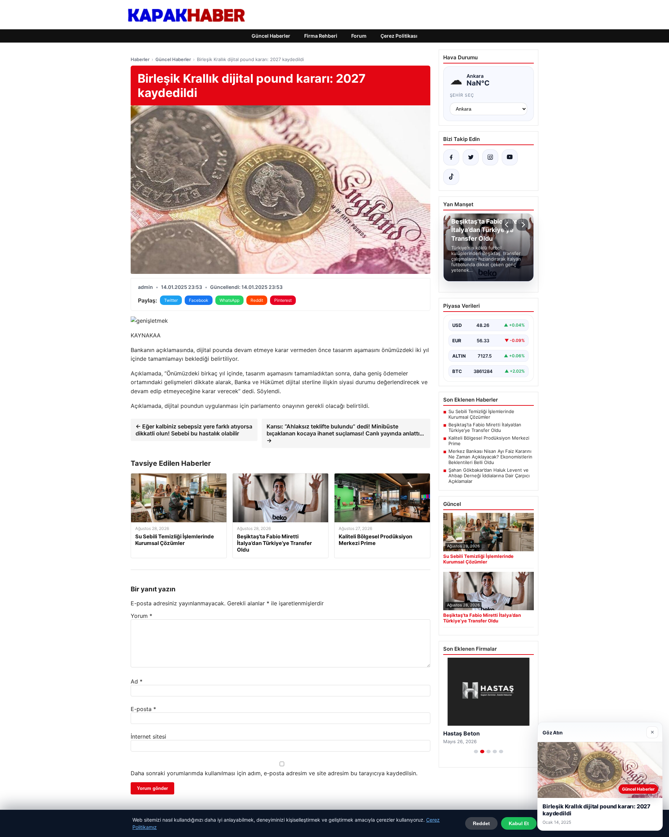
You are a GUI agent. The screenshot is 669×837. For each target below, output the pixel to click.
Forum (359, 36)
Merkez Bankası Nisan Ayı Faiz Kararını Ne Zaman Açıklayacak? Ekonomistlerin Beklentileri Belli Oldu (490, 456)
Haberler (140, 59)
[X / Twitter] (471, 157)
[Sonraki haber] (522, 225)
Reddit (257, 300)
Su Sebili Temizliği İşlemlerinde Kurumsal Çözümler (481, 414)
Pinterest (283, 300)
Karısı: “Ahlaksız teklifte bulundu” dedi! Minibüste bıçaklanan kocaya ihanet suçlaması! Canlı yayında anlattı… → (345, 433)
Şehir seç (462, 95)
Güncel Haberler (271, 36)
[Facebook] (451, 157)
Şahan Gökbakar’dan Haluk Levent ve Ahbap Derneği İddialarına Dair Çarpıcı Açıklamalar (489, 475)
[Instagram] (490, 157)
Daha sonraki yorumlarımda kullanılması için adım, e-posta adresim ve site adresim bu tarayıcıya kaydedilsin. (274, 773)
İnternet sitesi (148, 736)
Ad (137, 681)
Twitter (171, 300)
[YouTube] (510, 157)
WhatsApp (229, 300)
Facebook (198, 300)
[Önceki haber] (508, 225)
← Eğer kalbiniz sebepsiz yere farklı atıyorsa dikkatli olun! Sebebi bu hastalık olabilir (194, 430)
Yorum (141, 615)
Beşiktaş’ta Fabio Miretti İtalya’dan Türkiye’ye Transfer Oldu (484, 427)
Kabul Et (519, 823)
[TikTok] (451, 177)
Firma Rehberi (320, 36)
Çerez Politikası (398, 36)
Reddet (481, 823)
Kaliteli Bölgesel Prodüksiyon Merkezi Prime (488, 440)
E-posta (143, 708)
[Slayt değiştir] (476, 751)
